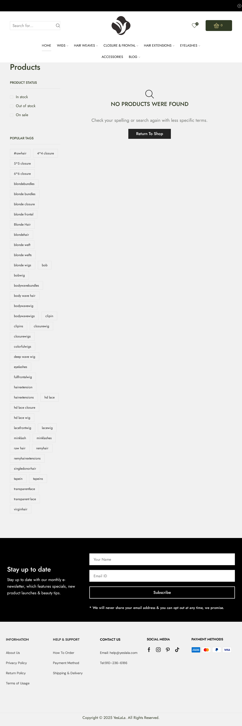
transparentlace (24, 488)
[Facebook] (149, 649)
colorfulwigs (22, 346)
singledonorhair (25, 468)
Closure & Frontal (119, 45)
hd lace (49, 397)
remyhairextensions (27, 458)
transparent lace (25, 499)
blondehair (21, 234)
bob (45, 265)
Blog (133, 56)
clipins (18, 326)
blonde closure (24, 204)
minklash (20, 438)
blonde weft (22, 244)
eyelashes (20, 366)
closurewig (41, 326)
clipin (49, 316)
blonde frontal (23, 214)
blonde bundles (24, 194)
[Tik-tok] (177, 649)
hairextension (23, 387)
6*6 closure (22, 173)
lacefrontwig (22, 427)
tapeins (38, 478)
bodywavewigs (24, 316)
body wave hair (24, 295)
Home (46, 45)
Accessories (112, 56)
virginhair (20, 509)
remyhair (42, 448)
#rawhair (20, 153)
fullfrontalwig (23, 377)
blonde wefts (23, 255)
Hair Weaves (84, 45)
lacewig (47, 427)
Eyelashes (188, 45)
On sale (22, 115)
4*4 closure (45, 153)
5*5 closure (22, 163)
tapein (18, 478)
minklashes (44, 438)
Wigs (61, 45)
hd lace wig (22, 417)
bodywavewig (23, 305)
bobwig (19, 275)
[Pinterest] (167, 649)
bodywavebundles (26, 285)
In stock (22, 97)
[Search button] (58, 25)
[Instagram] (158, 649)
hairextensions (24, 397)
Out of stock (25, 106)
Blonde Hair (22, 224)
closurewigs (22, 336)
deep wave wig (24, 356)
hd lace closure (24, 407)
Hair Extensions (158, 45)
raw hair (20, 448)
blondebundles (24, 183)
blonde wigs (22, 265)
